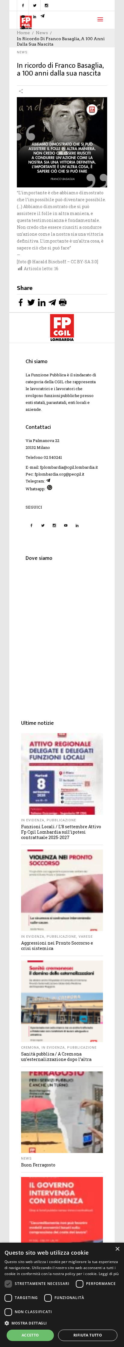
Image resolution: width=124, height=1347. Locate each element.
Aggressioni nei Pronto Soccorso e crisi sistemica (57, 945)
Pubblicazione (61, 820)
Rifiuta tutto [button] (87, 1335)
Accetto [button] (30, 1335)
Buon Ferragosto (38, 1165)
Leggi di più (109, 1273)
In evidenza (32, 820)
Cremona (30, 1048)
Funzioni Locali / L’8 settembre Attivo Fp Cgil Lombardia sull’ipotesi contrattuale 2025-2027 (61, 832)
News (22, 52)
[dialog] (62, 1295)
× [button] (117, 1249)
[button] (62, 1323)
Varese (86, 937)
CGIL (59, 381)
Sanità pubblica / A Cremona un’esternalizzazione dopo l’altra (56, 1056)
